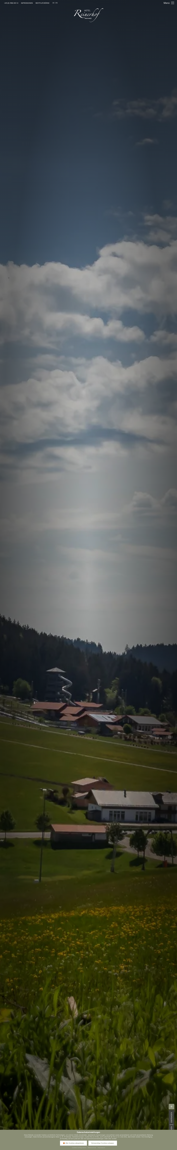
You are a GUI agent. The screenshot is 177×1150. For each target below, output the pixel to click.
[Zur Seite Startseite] (88, 15)
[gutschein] (171, 1106)
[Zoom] (88, 575)
